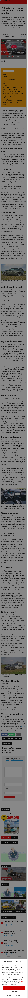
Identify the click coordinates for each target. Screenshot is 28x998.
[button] (13, 995)
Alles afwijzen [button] (14, 991)
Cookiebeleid (21, 981)
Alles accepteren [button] (14, 988)
